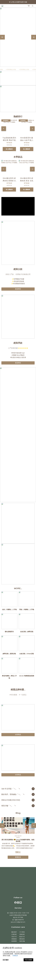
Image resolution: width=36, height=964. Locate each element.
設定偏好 (6, 960)
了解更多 (15, 955)
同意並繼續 (28, 960)
